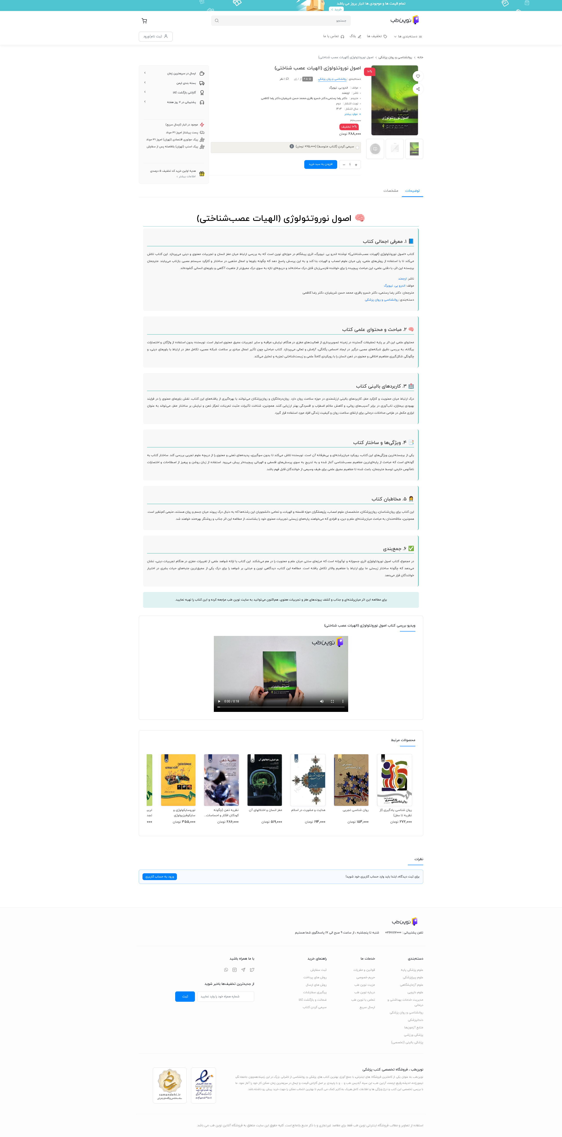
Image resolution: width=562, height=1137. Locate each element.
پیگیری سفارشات (315, 992)
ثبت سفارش (318, 970)
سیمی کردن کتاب (315, 1007)
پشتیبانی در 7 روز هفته (181, 102)
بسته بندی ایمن (186, 83)
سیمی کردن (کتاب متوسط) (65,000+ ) (322, 146)
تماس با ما (331, 36)
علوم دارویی (415, 992)
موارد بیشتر (351, 114)
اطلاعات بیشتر (187, 176)
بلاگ (353, 36)
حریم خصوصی (365, 977)
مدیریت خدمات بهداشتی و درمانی (405, 1002)
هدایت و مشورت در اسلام (308, 810)
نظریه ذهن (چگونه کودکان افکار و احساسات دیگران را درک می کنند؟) (222, 813)
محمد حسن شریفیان (293, 98)
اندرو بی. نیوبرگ (338, 88)
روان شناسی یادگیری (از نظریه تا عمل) (396, 813)
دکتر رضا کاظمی (270, 98)
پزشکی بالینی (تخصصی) (407, 1042)
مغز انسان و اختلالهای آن (265, 810)
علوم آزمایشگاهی (411, 985)
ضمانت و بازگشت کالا (313, 1000)
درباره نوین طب (364, 992)
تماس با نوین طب (363, 1000)
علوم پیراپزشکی (413, 977)
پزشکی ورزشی (413, 1035)
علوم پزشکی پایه (412, 970)
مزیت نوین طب (364, 985)
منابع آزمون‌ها (413, 1027)
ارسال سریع (367, 1007)
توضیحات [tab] (412, 190)
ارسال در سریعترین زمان (181, 74)
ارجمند (345, 93)
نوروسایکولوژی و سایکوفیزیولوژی (184, 813)
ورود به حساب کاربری (159, 877)
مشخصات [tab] (391, 190)
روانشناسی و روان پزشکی (395, 57)
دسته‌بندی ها (407, 36)
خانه (420, 57)
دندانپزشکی (415, 1020)
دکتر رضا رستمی (337, 98)
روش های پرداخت (315, 977)
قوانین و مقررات (364, 970)
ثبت (185, 996)
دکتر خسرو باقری (317, 98)
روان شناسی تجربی (356, 810)
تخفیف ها (374, 36)
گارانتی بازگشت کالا (184, 93)
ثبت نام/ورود (152, 36)
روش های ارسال (316, 985)
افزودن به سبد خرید (321, 164)
